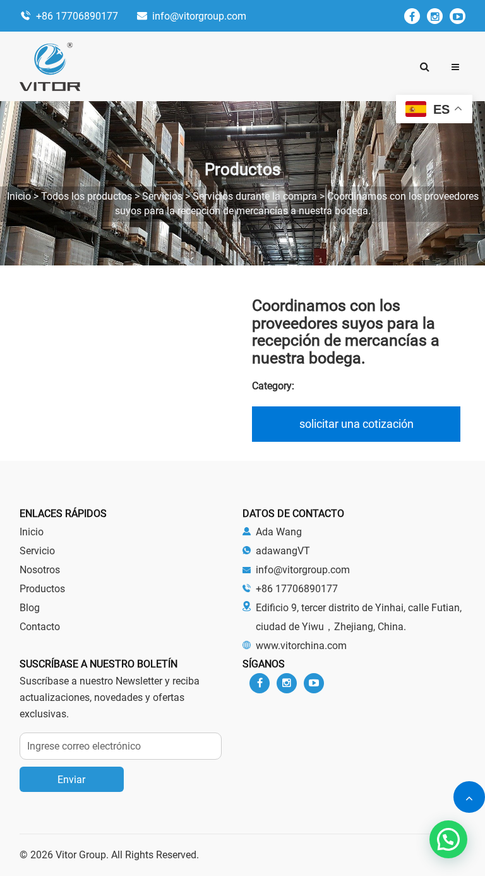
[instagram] (435, 16)
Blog (30, 608)
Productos (42, 589)
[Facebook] (412, 16)
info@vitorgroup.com (199, 16)
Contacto (40, 627)
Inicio (32, 532)
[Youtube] (314, 683)
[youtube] (457, 16)
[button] (455, 66)
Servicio (37, 551)
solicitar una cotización (356, 423)
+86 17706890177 (77, 16)
